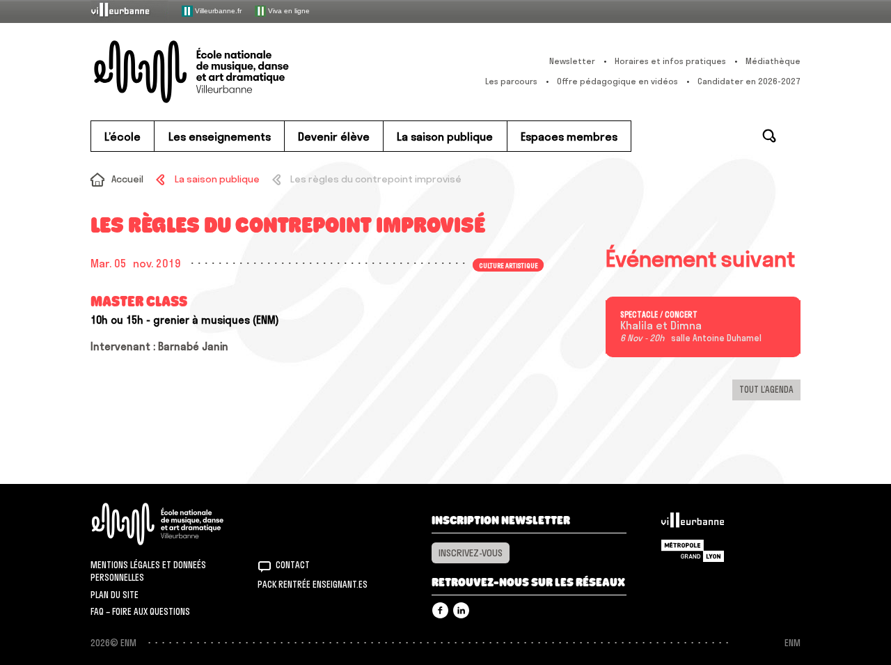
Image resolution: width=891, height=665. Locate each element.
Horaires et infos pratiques (670, 61)
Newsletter (572, 61)
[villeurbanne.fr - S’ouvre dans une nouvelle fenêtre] (129, 11)
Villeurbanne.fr (217, 10)
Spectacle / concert (658, 315)
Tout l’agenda (766, 389)
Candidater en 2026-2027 (749, 81)
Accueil (127, 179)
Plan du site (114, 594)
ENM (175, 524)
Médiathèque (773, 61)
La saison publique (217, 179)
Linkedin (461, 610)
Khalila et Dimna (661, 325)
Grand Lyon (692, 551)
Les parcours (511, 81)
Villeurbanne (692, 524)
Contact (293, 564)
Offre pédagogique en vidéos (617, 81)
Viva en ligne (288, 10)
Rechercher (769, 135)
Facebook (440, 610)
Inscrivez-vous (471, 553)
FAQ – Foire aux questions (140, 611)
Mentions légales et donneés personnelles (148, 571)
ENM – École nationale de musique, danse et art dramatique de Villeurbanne (219, 72)
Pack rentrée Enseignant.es (313, 584)
